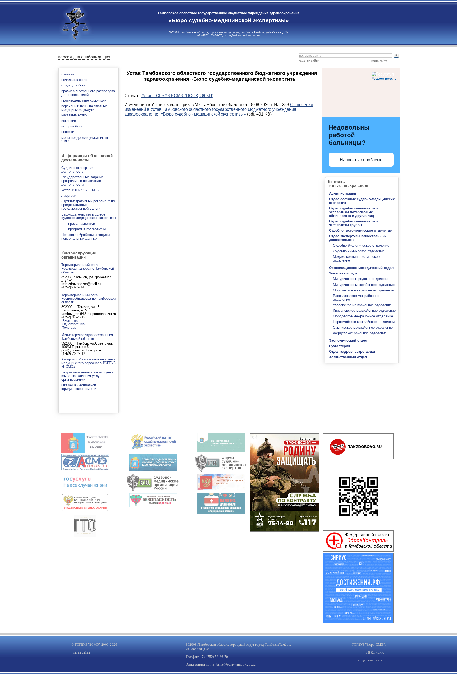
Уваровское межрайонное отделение (362, 305)
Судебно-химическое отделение (359, 251)
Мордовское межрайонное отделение (363, 316)
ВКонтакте (70, 320)
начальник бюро (74, 80)
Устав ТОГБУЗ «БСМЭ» (80, 190)
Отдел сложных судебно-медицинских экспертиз (362, 201)
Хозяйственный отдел (348, 357)
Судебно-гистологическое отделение (360, 230)
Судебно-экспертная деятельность (77, 169)
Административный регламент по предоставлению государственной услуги (88, 204)
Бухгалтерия (339, 346)
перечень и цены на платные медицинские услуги (84, 108)
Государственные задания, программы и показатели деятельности (82, 180)
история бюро (72, 126)
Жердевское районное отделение (360, 333)
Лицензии (68, 196)
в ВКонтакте (375, 652)
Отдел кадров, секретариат (352, 352)
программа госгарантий (87, 229)
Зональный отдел (344, 273)
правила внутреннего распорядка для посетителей (88, 93)
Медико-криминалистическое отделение (356, 258)
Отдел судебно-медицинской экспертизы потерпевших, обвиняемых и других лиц (353, 212)
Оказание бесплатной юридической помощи (78, 387)
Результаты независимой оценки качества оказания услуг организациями (87, 376)
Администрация (342, 193)
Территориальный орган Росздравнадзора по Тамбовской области (87, 268)
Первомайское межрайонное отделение (364, 322)
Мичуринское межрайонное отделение (364, 285)
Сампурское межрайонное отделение (363, 327)
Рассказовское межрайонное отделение (356, 297)
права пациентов (81, 224)
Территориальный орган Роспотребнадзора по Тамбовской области (88, 298)
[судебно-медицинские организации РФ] (153, 490)
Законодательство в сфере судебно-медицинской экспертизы (88, 216)
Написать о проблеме (361, 160)
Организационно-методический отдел (361, 268)
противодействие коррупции (83, 100)
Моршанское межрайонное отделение (363, 290)
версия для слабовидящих (84, 57)
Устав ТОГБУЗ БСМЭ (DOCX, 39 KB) (177, 95)
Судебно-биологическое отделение (361, 245)
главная (67, 74)
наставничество (74, 115)
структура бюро (73, 85)
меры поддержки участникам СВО (84, 139)
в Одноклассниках (370, 660)
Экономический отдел (348, 340)
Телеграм (69, 327)
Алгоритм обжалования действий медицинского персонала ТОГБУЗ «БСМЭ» (88, 363)
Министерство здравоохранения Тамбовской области (87, 337)
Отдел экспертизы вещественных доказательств (357, 238)
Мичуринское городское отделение (361, 279)
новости (67, 132)
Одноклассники (73, 324)
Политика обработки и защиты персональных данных (85, 236)
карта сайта (379, 60)
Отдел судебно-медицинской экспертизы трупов (353, 223)
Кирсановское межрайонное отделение (364, 311)
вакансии (68, 121)
